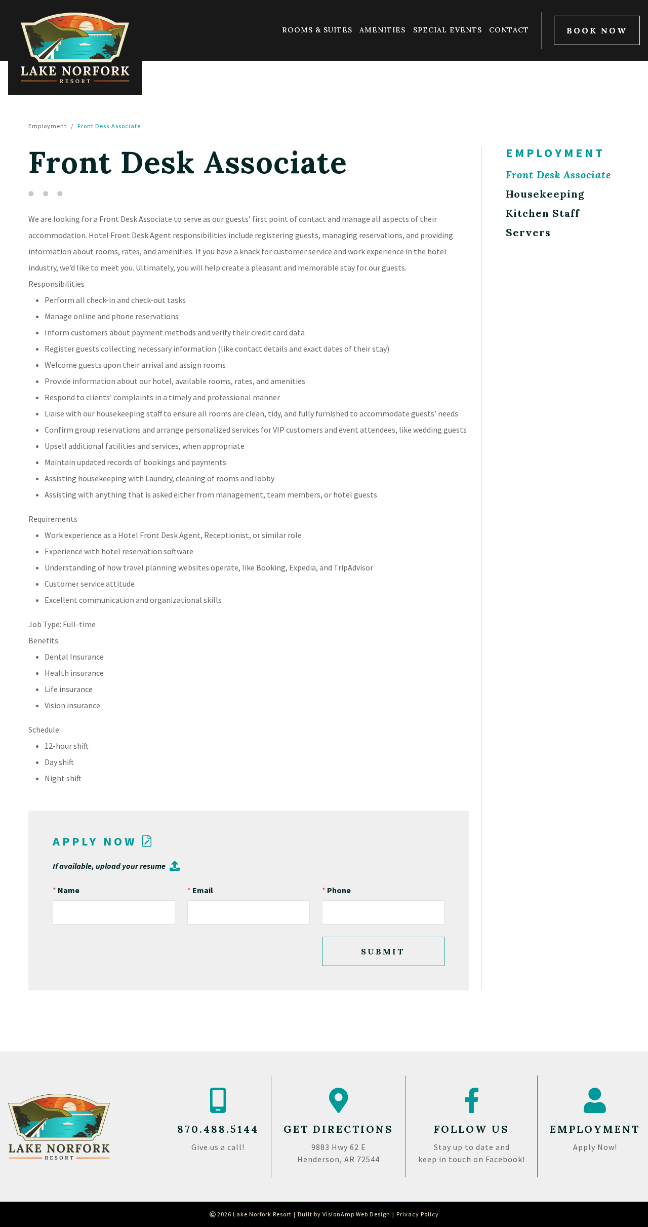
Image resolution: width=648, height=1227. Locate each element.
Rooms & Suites (317, 30)
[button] (597, 30)
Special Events (447, 30)
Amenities (382, 30)
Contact (509, 30)
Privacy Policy (417, 1214)
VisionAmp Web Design (356, 1214)
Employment (47, 126)
